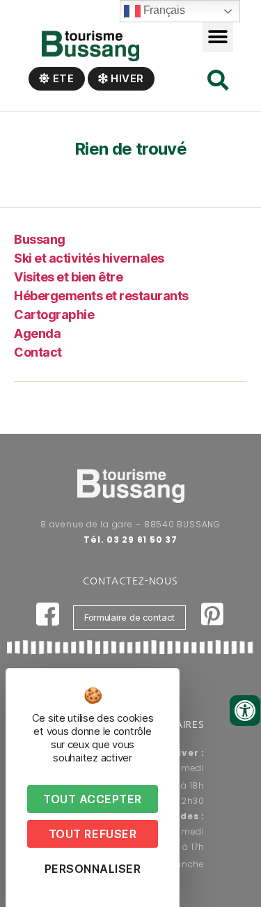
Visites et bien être (68, 277)
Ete (62, 78)
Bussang (39, 239)
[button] (218, 36)
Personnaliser (93, 869)
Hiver (126, 78)
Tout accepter (92, 799)
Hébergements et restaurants (101, 295)
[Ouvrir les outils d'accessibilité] (245, 710)
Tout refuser (92, 834)
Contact (38, 352)
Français (163, 10)
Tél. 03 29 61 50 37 (130, 539)
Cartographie (54, 314)
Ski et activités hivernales (89, 258)
